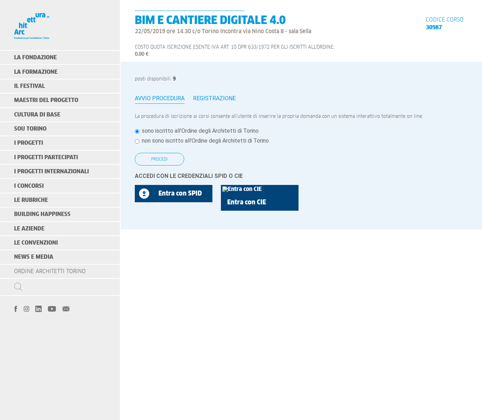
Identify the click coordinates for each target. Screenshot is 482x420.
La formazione (36, 72)
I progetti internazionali (51, 171)
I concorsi (29, 186)
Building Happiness (42, 214)
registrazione (214, 98)
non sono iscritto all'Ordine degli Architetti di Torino (205, 140)
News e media (33, 257)
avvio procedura (160, 98)
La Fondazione (35, 57)
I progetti (28, 143)
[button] (260, 198)
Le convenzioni (36, 243)
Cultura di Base (37, 115)
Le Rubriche (31, 200)
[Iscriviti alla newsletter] (66, 308)
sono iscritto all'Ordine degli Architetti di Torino (200, 130)
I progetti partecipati (46, 157)
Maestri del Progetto (46, 100)
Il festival (29, 86)
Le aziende (29, 229)
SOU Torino (30, 129)
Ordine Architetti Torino (50, 271)
